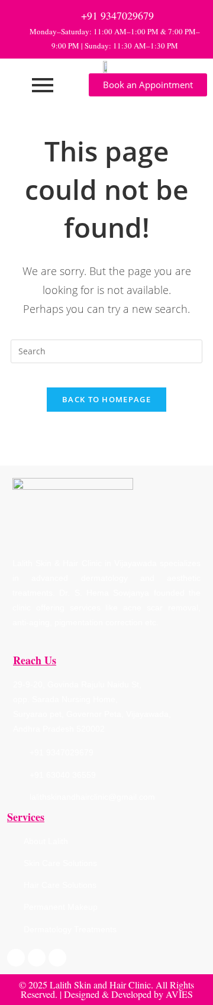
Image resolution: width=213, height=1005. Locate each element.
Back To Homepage (106, 399)
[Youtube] (57, 958)
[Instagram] (37, 958)
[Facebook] (16, 958)
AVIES (179, 994)
